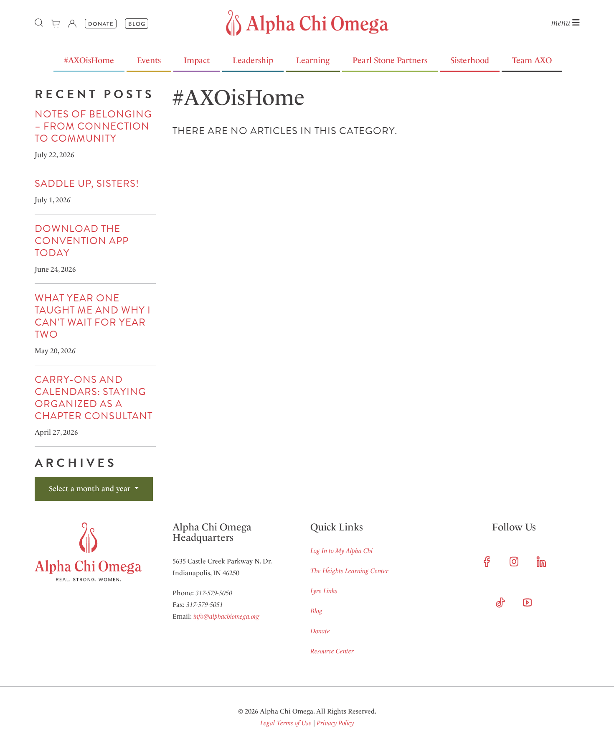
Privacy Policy (335, 723)
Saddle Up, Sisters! (87, 183)
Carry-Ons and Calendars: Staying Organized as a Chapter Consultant (93, 397)
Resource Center (332, 651)
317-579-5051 (204, 605)
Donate (320, 631)
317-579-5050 (213, 593)
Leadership (253, 60)
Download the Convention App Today (82, 240)
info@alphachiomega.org (226, 616)
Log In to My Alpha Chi (341, 551)
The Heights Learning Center (349, 571)
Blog (316, 611)
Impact (197, 60)
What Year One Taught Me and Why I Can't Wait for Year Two (93, 316)
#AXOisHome (89, 60)
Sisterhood (469, 60)
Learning (313, 60)
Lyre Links (323, 591)
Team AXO (532, 60)
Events (149, 60)
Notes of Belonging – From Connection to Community (93, 126)
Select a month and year (90, 488)
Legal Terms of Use (286, 723)
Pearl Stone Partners (390, 60)
